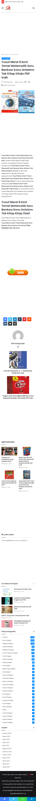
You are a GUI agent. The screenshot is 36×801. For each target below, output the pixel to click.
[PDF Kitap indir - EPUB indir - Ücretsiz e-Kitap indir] (8, 8)
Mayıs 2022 (6, 736)
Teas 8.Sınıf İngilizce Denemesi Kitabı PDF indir (9, 483)
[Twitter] (10, 319)
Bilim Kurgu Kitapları (9, 669)
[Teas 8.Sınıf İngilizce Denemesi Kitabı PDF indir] (9, 474)
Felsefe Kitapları (8, 659)
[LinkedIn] (15, 319)
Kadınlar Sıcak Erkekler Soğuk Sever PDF (22, 599)
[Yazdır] (15, 324)
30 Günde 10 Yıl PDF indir (23, 589)
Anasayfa (6, 54)
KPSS (4, 710)
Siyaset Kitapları (8, 675)
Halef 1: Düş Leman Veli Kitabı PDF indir (15, 616)
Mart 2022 (6, 742)
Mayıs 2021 (6, 758)
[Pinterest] (24, 319)
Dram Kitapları (7, 697)
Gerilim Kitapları (8, 722)
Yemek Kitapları (8, 713)
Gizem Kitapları (7, 719)
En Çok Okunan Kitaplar (10, 653)
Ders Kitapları (14, 54)
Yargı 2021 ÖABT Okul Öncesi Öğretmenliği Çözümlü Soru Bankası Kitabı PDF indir (26, 485)
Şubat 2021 (6, 767)
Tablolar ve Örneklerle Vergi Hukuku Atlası (7, 459)
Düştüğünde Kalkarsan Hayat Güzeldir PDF (22, 622)
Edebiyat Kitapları (8, 650)
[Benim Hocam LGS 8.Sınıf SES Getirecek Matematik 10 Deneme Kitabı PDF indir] (26, 451)
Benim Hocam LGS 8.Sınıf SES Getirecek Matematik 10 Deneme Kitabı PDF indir (26, 461)
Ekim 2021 (6, 745)
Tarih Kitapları (7, 656)
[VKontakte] (5, 324)
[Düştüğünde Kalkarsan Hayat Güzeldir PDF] (7, 623)
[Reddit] (29, 319)
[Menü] (3, 8)
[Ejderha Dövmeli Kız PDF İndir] (7, 609)
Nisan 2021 (6, 761)
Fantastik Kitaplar (8, 678)
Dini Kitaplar (6, 665)
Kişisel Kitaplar (7, 662)
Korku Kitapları (7, 706)
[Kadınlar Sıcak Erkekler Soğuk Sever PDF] (7, 601)
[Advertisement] (18, 32)
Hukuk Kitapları (7, 716)
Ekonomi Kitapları (8, 684)
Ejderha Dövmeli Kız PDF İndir (14, 1)
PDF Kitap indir (8, 82)
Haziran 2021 (7, 755)
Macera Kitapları (8, 681)
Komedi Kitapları (8, 691)
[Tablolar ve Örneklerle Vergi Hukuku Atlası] (9, 451)
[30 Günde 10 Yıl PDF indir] (7, 592)
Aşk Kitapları (7, 672)
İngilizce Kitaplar (8, 643)
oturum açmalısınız (21, 540)
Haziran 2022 (7, 733)
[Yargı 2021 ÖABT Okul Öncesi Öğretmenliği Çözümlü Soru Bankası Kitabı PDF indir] (26, 474)
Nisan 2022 (6, 739)
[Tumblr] (20, 319)
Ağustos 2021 (7, 748)
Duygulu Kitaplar (8, 700)
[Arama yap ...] (33, 8)
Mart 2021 (6, 764)
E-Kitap (5, 637)
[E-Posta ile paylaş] (10, 324)
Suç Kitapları (7, 703)
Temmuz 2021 (7, 751)
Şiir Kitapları (6, 694)
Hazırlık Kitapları (8, 646)
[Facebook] (5, 319)
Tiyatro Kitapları (8, 687)
